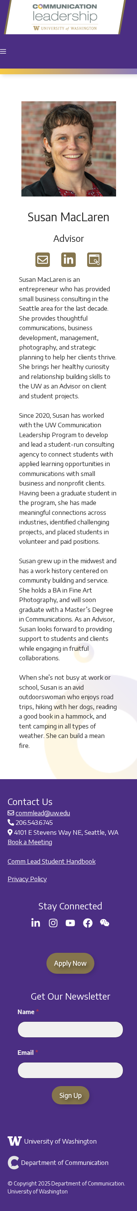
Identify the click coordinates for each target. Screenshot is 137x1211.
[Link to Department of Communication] (69, 1162)
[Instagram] (53, 923)
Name (28, 1012)
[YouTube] (70, 923)
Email (28, 1052)
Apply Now (70, 963)
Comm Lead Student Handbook (52, 861)
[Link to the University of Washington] (69, 1141)
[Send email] (42, 259)
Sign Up (70, 1095)
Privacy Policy (27, 878)
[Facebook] (88, 923)
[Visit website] (94, 259)
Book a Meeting (30, 841)
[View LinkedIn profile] (68, 259)
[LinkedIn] (36, 923)
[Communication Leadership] (65, 17)
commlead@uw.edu (43, 812)
